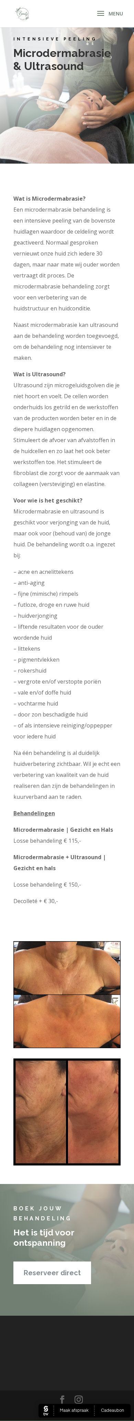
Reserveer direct (52, 1273)
